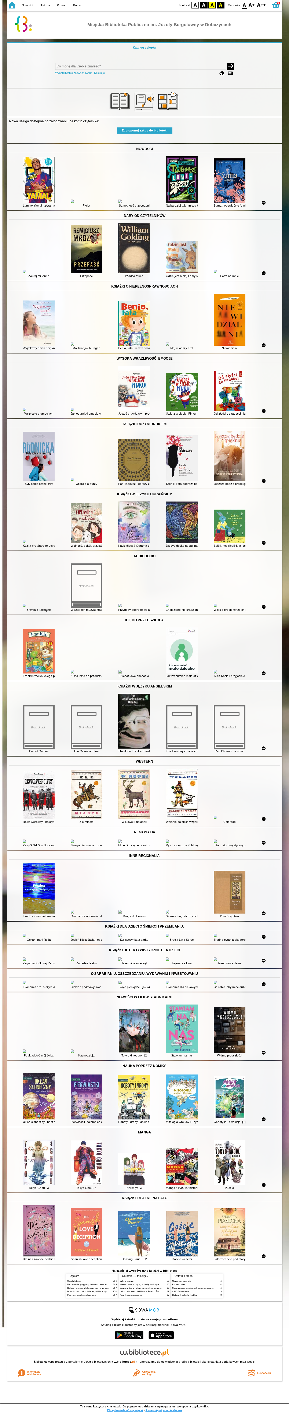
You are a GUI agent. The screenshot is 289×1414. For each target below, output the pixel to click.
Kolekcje (99, 72)
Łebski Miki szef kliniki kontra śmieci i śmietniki (142, 1291)
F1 (252, 5)
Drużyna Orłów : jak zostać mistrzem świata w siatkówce (147, 1288)
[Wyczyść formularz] (222, 73)
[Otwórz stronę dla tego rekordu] (40, 180)
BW (203, 5)
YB (212, 5)
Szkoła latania (74, 1281)
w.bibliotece (124, 1361)
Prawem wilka (178, 1284)
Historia (45, 5)
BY (220, 5)
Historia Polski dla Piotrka (184, 1295)
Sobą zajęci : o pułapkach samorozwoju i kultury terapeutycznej (203, 1288)
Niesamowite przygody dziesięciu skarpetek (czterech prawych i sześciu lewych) (105, 1284)
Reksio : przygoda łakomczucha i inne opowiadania (92, 1288)
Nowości (27, 5)
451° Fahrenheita (180, 1291)
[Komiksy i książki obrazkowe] (169, 111)
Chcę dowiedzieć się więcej (125, 1410)
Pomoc (61, 5)
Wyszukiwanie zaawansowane (73, 72)
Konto (77, 5)
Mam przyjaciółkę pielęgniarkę (81, 1295)
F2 (261, 5)
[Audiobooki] (144, 111)
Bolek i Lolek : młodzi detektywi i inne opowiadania (92, 1291)
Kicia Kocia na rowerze (131, 1295)
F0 (244, 5)
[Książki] (120, 111)
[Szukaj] (230, 66)
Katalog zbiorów (144, 47)
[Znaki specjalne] (230, 73)
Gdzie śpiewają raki (181, 1281)
